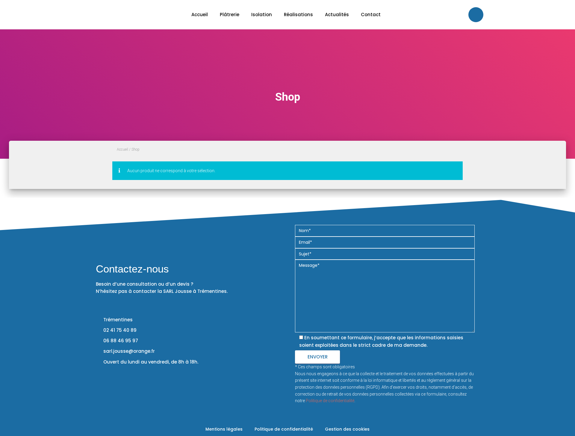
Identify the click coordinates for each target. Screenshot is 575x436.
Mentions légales (224, 429)
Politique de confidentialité (330, 400)
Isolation (261, 14)
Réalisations (298, 14)
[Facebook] (475, 14)
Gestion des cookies (347, 429)
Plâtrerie (229, 14)
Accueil (199, 14)
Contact (371, 14)
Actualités (337, 14)
